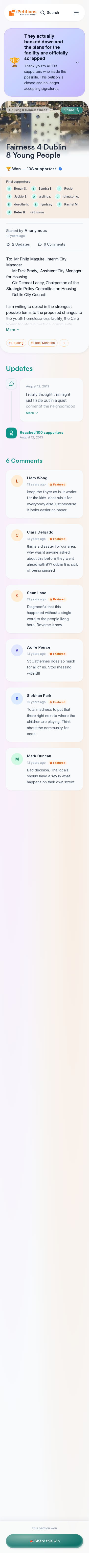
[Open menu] (76, 12)
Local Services (43, 343)
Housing (16, 343)
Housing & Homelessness (28, 110)
